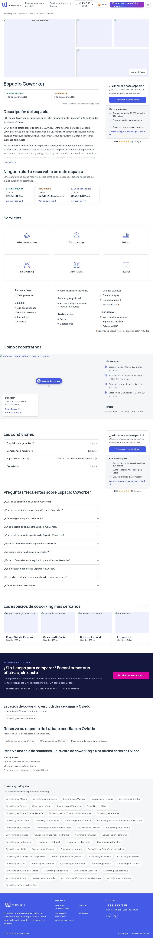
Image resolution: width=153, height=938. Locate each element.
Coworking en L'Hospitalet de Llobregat (81, 877)
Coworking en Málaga (102, 798)
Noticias (83, 905)
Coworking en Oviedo (86, 834)
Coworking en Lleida (16, 849)
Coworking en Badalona (56, 870)
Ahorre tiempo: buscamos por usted (127, 133)
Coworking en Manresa (43, 849)
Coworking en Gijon (15, 863)
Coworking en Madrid (16, 798)
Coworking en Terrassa (128, 863)
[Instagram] (115, 916)
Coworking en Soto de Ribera (20, 718)
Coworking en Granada (17, 834)
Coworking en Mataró (71, 849)
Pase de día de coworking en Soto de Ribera (26, 770)
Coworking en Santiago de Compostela (25, 856)
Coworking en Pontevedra (73, 863)
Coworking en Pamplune (119, 877)
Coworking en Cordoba (88, 827)
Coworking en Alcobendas (78, 820)
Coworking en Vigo (41, 806)
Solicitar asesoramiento (131, 675)
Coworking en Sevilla (129, 798)
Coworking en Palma (16, 806)
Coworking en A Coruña (118, 827)
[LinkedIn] (108, 916)
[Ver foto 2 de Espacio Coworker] (94, 33)
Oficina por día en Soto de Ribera (20, 765)
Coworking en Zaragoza (69, 806)
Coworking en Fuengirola (115, 870)
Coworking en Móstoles (42, 863)
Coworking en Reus (101, 863)
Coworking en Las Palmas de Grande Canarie (119, 820)
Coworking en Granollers (109, 841)
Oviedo (31, 13)
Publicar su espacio (64, 920)
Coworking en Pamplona (114, 834)
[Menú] (148, 5)
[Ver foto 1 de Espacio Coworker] (39, 48)
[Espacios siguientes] (146, 606)
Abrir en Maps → (13, 412)
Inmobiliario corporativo (61, 914)
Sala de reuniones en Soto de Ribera (22, 761)
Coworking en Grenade (43, 877)
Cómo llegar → (12, 409)
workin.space (10, 13)
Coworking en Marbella (17, 820)
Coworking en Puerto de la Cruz (21, 885)
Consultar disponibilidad (127, 99)
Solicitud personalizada (62, 907)
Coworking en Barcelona (45, 798)
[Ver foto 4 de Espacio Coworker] (112, 63)
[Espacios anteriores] (140, 606)
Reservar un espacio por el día (34, 4)
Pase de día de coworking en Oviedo (89, 740)
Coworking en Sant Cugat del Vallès (106, 849)
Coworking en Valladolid (18, 827)
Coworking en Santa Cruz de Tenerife (24, 813)
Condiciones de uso (140, 933)
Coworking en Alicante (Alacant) (67, 856)
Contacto (83, 912)
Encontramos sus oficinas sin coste (126, 4)
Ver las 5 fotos (138, 72)
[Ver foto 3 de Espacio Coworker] (131, 33)
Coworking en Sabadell (49, 841)
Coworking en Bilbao (97, 806)
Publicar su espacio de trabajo (60, 4)
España (22, 13)
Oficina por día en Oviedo (52, 740)
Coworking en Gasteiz (128, 856)
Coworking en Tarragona (78, 841)
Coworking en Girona (16, 877)
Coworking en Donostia (85, 870)
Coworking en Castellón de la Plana (53, 827)
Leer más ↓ (10, 162)
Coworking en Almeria (100, 856)
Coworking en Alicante (108, 813)
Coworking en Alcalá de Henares (22, 870)
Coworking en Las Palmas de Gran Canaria (70, 813)
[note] (33, 443)
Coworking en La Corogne (19, 841)
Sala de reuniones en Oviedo (20, 740)
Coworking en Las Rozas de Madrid (51, 834)
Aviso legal (122, 933)
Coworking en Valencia (74, 798)
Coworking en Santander (47, 820)
